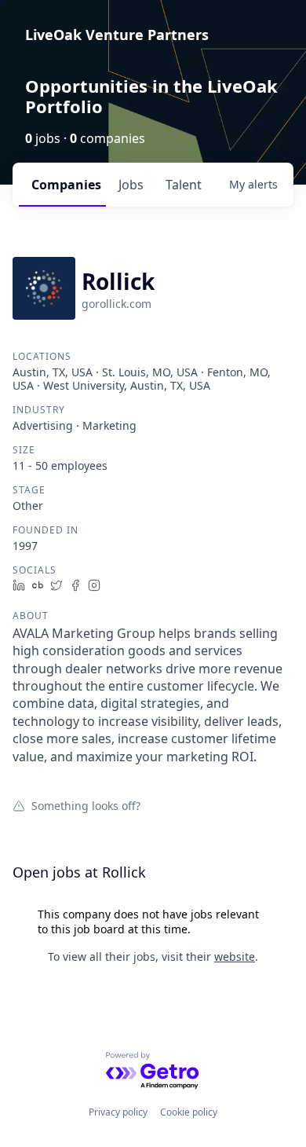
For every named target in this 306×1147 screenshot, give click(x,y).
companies (66, 184)
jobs (131, 184)
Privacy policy (118, 1112)
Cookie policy (188, 1112)
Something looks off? (85, 805)
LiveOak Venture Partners (117, 34)
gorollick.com (116, 303)
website (234, 956)
